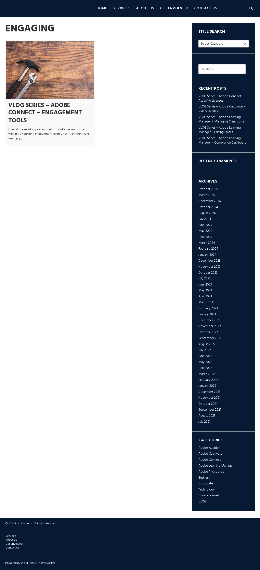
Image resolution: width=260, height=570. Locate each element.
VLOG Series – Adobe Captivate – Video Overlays (221, 109)
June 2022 (205, 356)
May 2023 (205, 290)
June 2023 (205, 284)
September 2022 (210, 338)
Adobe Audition (209, 448)
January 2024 (207, 255)
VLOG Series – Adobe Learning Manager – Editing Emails (219, 130)
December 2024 (209, 201)
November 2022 (209, 326)
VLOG (202, 501)
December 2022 (209, 320)
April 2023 (205, 296)
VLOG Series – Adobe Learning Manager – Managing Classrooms (221, 119)
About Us (145, 8)
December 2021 (209, 392)
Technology (206, 489)
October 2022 (208, 332)
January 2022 (207, 386)
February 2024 (208, 248)
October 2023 (208, 272)
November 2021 (209, 397)
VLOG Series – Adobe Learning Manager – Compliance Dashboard (222, 140)
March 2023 (206, 302)
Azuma (51, 563)
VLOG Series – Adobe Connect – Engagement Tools (45, 113)
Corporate (205, 483)
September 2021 (209, 409)
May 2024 (205, 231)
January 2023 (207, 314)
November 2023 (209, 266)
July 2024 (204, 219)
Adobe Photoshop (211, 471)
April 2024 (205, 237)
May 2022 (205, 362)
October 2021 (207, 404)
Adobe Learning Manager (216, 465)
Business (204, 477)
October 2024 (208, 207)
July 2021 (204, 421)
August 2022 (207, 344)
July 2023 (204, 278)
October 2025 (208, 189)
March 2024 (206, 243)
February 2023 (208, 308)
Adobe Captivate (210, 453)
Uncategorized (208, 495)
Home (101, 8)
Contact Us (205, 8)
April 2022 (205, 368)
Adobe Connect (209, 460)
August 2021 (206, 415)
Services (121, 8)
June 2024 (205, 225)
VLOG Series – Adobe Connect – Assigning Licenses (221, 98)
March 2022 (206, 374)
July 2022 (204, 350)
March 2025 (206, 195)
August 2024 (207, 213)
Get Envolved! (174, 8)
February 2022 (208, 380)
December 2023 (209, 260)
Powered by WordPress (19, 563)
